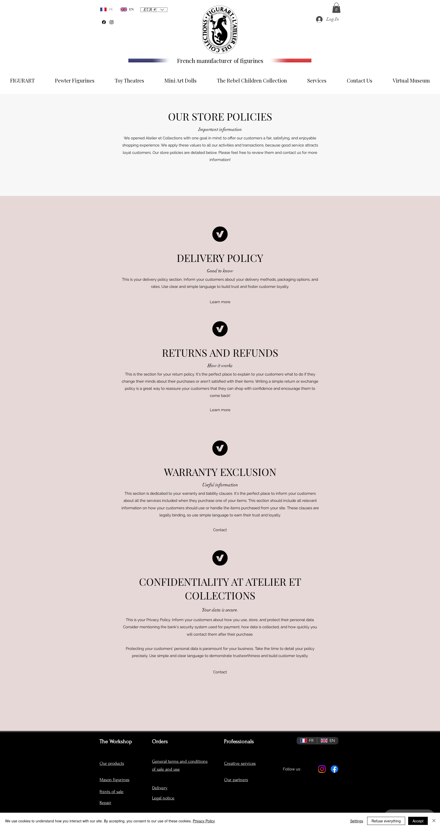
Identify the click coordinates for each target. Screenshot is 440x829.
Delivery (160, 787)
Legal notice (163, 798)
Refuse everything (386, 820)
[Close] (434, 821)
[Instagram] (322, 769)
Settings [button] (356, 820)
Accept (418, 820)
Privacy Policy (204, 820)
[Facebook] (103, 22)
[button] (336, 8)
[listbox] (153, 9)
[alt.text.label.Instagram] (111, 22)
